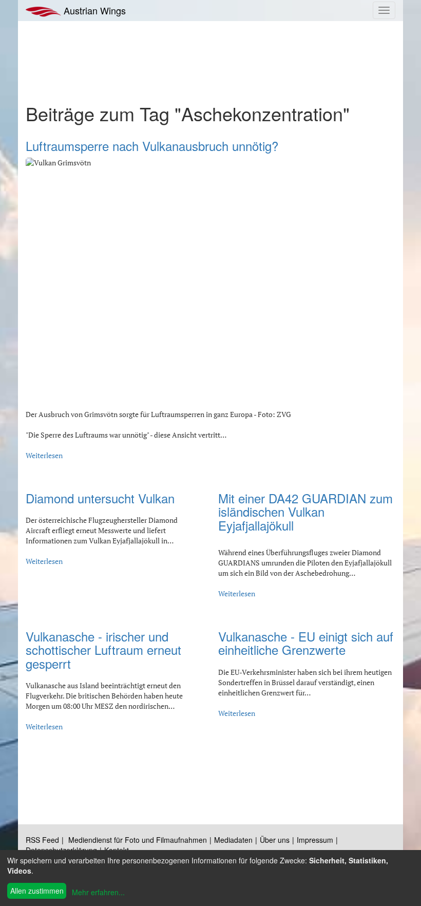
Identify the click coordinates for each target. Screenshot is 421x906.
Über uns (275, 840)
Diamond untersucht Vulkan (100, 498)
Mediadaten (233, 840)
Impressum (315, 840)
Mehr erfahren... (98, 892)
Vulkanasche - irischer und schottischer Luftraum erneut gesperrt (103, 649)
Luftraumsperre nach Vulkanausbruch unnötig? (152, 146)
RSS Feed (42, 840)
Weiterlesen (44, 455)
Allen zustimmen (37, 890)
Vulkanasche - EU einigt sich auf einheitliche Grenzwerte (305, 642)
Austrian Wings (93, 10)
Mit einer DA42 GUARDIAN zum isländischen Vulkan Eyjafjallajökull (305, 511)
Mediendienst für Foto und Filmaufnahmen (137, 840)
